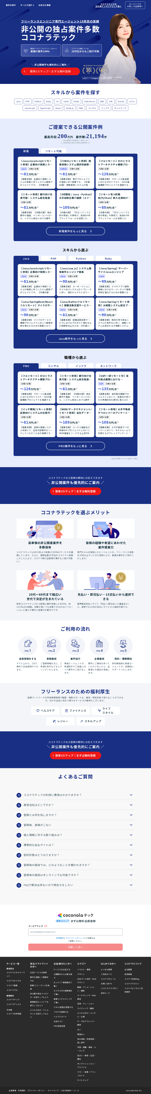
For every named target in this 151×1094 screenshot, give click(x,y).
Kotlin (76, 101)
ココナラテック (12, 999)
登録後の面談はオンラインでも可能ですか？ (51, 875)
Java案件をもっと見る (73, 338)
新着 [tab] (26, 151)
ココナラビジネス (13, 980)
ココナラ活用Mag (131, 979)
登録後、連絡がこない (37, 825)
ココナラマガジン (131, 983)
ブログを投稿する (61, 1012)
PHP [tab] (53, 258)
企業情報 (12, 1090)
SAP (111, 101)
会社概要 (128, 969)
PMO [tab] (26, 366)
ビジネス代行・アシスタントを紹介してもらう (39, 1013)
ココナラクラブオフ (109, 988)
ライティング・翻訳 (85, 1008)
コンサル (92, 108)
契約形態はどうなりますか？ (42, 855)
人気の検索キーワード (69, 1090)
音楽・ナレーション (85, 1003)
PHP (28, 101)
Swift (66, 101)
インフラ (105, 108)
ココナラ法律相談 (13, 1013)
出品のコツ (58, 1021)
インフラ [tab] (81, 366)
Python (38, 101)
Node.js (70, 108)
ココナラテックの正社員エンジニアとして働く (108, 5)
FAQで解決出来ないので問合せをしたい (48, 885)
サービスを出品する (62, 969)
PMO (81, 108)
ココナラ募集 (12, 985)
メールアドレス (35, 926)
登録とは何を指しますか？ (40, 815)
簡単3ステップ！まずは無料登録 (75, 491)
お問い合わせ (106, 983)
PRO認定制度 (59, 1026)
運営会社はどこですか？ (39, 805)
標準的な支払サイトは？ (39, 845)
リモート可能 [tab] (53, 151)
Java (18, 101)
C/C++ (132, 101)
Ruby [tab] (108, 258)
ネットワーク (120, 108)
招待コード (105, 993)
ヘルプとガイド (60, 1016)
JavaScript (30, 108)
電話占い (81, 1034)
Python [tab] (81, 258)
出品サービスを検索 (38, 972)
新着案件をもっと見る (73, 231)
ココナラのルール (108, 979)
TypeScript (45, 108)
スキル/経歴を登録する (63, 1007)
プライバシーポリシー (74, 938)
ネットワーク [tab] (108, 366)
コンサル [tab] (53, 366)
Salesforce (89, 101)
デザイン (81, 974)
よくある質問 (106, 969)
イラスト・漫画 (83, 969)
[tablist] (40, 151)
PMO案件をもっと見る (73, 446)
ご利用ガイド (106, 974)
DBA (102, 101)
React (58, 108)
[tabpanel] (75, 197)
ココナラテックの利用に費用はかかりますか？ (53, 795)
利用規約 (59, 938)
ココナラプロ (12, 990)
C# (57, 101)
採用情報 (128, 974)
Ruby (48, 101)
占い (79, 1029)
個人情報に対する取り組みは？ (43, 835)
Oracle (121, 101)
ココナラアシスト (13, 1004)
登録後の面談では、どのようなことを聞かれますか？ (57, 865)
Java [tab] (26, 258)
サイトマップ (82, 1080)
